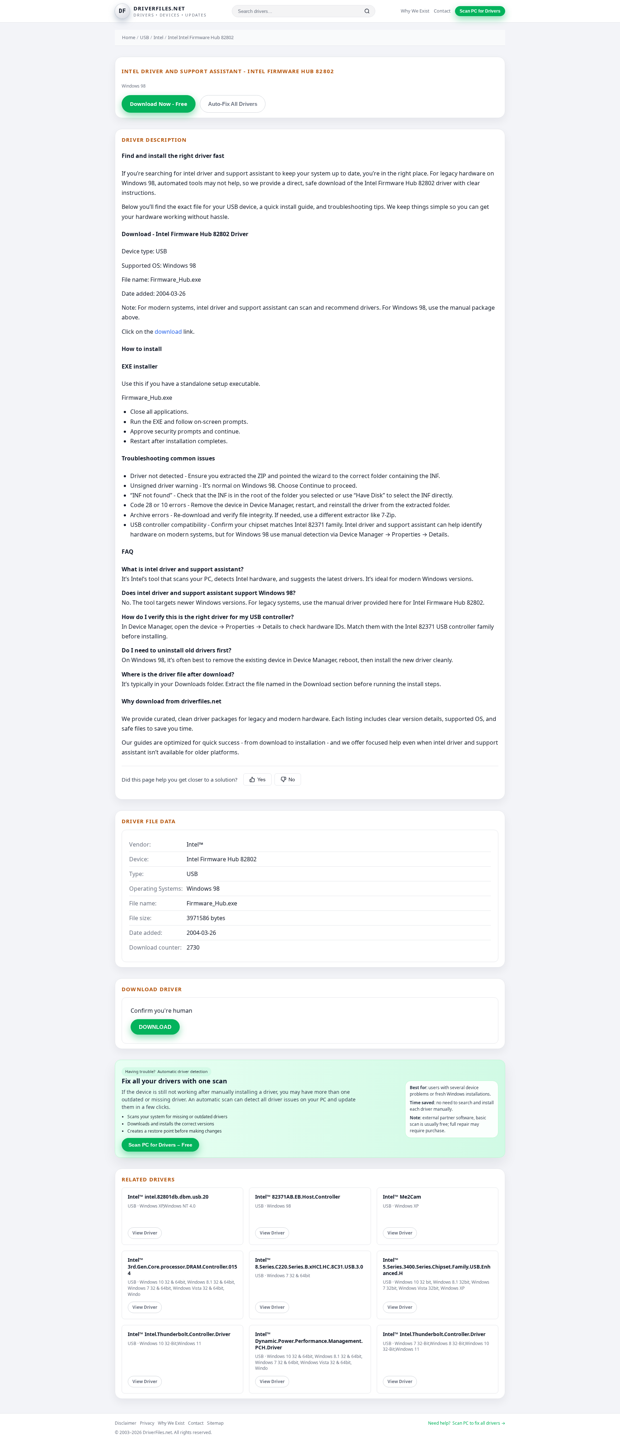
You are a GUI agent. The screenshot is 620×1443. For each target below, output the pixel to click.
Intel (158, 37)
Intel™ (195, 844)
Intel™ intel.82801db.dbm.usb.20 (168, 1196)
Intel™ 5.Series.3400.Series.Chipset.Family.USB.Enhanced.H (436, 1266)
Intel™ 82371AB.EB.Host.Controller (297, 1196)
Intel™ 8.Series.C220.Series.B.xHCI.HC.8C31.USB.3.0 (309, 1263)
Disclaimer (125, 1423)
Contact (442, 11)
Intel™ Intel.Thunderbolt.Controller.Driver (179, 1334)
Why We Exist (415, 11)
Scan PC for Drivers (480, 11)
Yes (261, 779)
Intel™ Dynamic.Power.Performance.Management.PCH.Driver (309, 1340)
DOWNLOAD (155, 1027)
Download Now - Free (158, 103)
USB (144, 37)
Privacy (147, 1423)
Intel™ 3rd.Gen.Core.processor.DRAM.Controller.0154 (182, 1266)
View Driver (144, 1233)
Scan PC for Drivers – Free (160, 1145)
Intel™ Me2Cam (402, 1196)
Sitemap (215, 1423)
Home (128, 37)
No (291, 779)
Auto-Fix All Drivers (232, 104)
